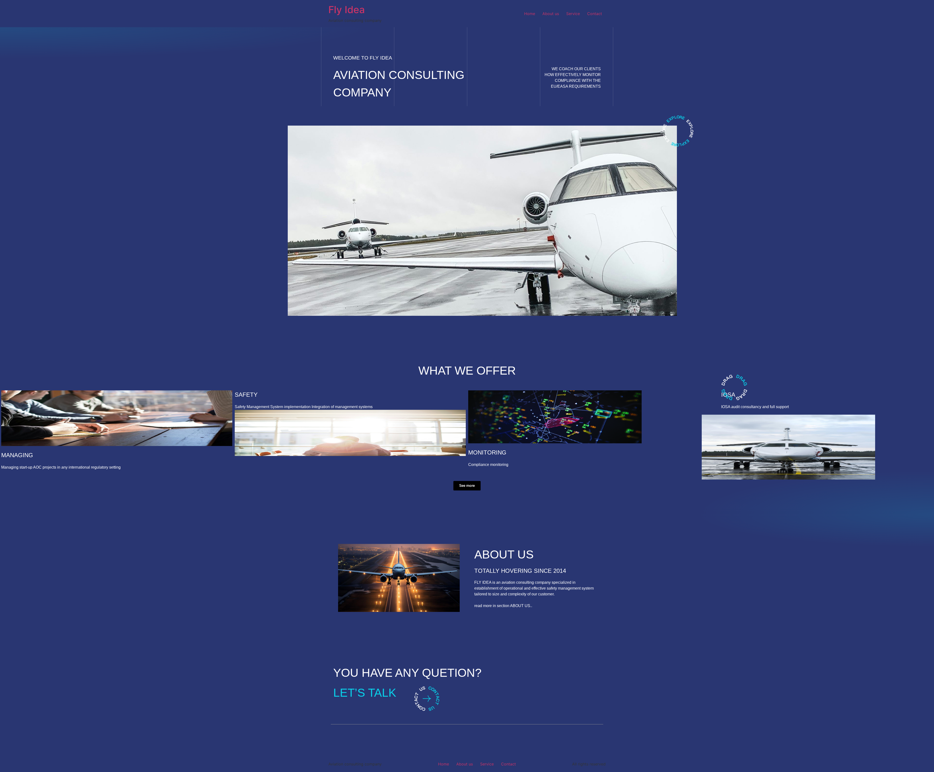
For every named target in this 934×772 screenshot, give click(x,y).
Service (573, 13)
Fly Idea (346, 10)
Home (529, 13)
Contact (594, 13)
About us (550, 13)
